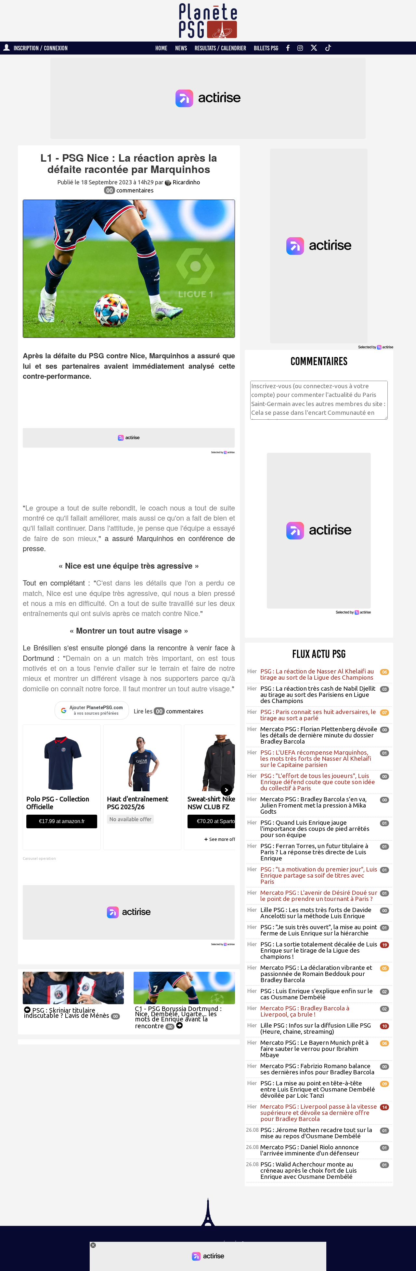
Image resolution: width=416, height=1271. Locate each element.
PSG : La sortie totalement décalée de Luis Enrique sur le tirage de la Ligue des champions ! (318, 950)
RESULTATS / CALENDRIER (220, 48)
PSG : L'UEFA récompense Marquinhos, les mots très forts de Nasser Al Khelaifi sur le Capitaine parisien (315, 758)
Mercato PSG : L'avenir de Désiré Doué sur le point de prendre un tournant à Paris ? (318, 895)
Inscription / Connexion (39, 48)
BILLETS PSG (266, 48)
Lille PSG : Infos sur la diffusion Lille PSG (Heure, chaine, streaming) (315, 1028)
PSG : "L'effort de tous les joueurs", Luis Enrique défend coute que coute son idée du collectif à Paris (317, 782)
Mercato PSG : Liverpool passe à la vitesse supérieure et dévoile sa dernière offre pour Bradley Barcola (318, 1112)
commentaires (129, 190)
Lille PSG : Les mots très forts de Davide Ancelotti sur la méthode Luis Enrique (315, 912)
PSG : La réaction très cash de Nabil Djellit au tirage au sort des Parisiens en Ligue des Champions (317, 694)
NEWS (181, 48)
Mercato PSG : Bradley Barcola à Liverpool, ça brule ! (304, 1011)
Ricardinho (185, 182)
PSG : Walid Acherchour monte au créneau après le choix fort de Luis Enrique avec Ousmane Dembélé (308, 1170)
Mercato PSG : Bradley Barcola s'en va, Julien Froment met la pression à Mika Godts (313, 805)
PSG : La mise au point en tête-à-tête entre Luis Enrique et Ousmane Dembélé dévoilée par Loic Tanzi (317, 1089)
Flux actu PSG (319, 654)
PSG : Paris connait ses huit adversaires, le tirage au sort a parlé (318, 715)
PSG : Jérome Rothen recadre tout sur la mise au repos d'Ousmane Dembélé (316, 1133)
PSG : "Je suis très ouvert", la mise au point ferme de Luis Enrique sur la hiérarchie (318, 930)
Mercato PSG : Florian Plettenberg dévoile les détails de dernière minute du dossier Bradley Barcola (318, 735)
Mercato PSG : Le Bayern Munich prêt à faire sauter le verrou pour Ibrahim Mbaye (314, 1048)
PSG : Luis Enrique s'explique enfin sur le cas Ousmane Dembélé (316, 994)
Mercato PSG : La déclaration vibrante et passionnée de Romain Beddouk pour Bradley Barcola (316, 973)
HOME (161, 48)
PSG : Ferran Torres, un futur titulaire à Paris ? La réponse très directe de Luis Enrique (314, 852)
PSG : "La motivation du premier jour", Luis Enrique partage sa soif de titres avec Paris (318, 875)
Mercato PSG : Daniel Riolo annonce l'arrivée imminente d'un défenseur (309, 1150)
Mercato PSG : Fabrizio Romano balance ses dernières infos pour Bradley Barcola (317, 1069)
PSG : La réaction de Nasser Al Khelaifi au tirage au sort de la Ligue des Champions (317, 674)
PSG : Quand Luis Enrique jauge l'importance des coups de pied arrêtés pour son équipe (315, 828)
